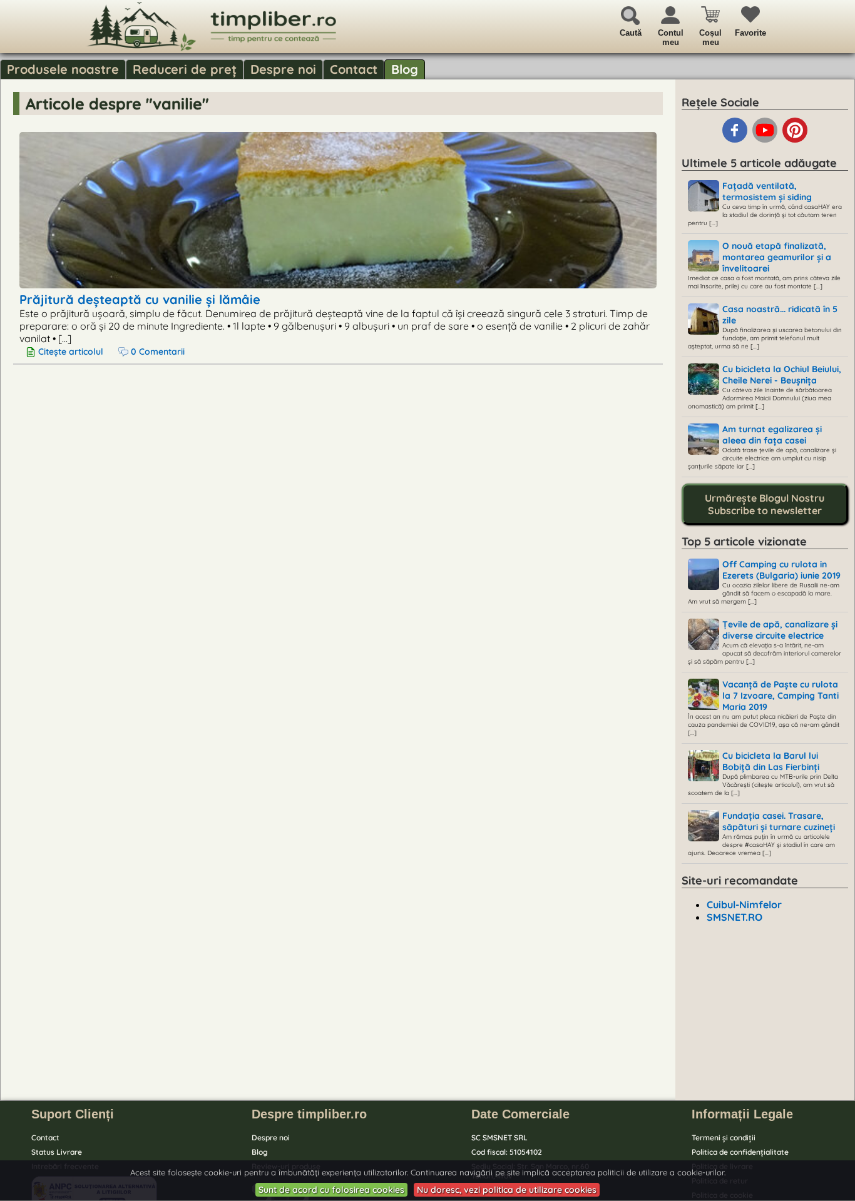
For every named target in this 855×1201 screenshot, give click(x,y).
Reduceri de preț (185, 69)
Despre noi (283, 69)
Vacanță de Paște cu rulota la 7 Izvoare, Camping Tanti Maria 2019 (780, 695)
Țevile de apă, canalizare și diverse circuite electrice (779, 630)
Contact (353, 69)
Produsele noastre (63, 69)
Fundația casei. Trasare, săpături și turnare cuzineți (778, 821)
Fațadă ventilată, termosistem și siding (767, 191)
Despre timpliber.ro (309, 1114)
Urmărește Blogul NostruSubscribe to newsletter (764, 504)
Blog (404, 69)
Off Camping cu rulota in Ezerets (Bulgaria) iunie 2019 (781, 570)
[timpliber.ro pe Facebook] (736, 140)
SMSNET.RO (734, 917)
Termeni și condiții (723, 1137)
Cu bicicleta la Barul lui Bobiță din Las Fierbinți (770, 761)
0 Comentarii (156, 351)
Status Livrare (56, 1152)
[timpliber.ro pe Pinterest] (795, 140)
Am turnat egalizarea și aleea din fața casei (772, 434)
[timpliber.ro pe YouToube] (766, 140)
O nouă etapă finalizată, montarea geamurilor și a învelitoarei (776, 257)
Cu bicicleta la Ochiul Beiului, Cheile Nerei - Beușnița (781, 374)
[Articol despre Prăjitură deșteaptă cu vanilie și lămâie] (338, 283)
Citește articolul (71, 351)
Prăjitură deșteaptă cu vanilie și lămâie (139, 299)
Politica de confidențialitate (740, 1152)
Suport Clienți (72, 1114)
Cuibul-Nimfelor (744, 904)
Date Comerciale (520, 1114)
